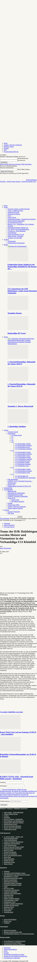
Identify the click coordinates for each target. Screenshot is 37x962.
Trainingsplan (12, 241)
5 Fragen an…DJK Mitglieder (17, 231)
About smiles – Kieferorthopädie (13, 812)
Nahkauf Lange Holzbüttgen (12, 893)
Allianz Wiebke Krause (11, 814)
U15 (12, 467)
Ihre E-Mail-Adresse (24, 169)
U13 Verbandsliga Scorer (22, 461)
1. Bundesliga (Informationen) (19, 338)
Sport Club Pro (8, 909)
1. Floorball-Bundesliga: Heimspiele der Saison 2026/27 (21, 363)
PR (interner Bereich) (17, 501)
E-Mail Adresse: (5, 801)
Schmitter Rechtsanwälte (11, 905)
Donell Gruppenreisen (10, 880)
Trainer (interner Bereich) (15, 508)
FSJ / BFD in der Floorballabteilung (18, 229)
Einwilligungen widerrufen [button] (12, 958)
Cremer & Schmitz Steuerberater (13, 842)
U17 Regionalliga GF (21, 476)
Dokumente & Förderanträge (16, 493)
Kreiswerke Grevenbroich (11, 890)
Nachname (3, 786)
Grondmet (7, 817)
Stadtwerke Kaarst (9, 862)
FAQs (9, 216)
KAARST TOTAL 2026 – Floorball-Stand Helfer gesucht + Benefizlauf (16, 778)
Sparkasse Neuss (9, 907)
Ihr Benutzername (23, 158)
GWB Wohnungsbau (10, 845)
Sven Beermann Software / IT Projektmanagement (19, 934)
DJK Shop (11, 513)
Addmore (6, 871)
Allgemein (6, 518)
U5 (12, 437)
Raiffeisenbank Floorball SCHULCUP (19, 486)
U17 (12, 474)
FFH (5, 150)
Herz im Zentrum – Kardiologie (13, 819)
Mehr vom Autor (17, 712)
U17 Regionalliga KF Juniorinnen (25, 477)
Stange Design (8, 864)
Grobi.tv (6, 816)
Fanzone (6, 510)
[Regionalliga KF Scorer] (18, 329)
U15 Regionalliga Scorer (22, 472)
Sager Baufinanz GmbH (11, 900)
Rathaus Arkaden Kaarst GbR (13, 932)
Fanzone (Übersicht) (14, 511)
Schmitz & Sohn (9, 860)
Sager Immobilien (9, 859)
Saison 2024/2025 (9, 525)
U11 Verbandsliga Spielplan (23, 449)
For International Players (11, 151)
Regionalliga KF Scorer (17, 333)
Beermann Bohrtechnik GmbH (13, 878)
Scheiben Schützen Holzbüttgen (13, 903)
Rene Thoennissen (5, 548)
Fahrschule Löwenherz (11, 881)
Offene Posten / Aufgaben (15, 236)
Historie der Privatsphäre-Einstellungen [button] (15, 956)
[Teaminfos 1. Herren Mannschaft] (18, 402)
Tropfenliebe (7, 910)
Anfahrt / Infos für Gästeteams (13, 145)
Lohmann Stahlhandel (10, 892)
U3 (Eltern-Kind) (16, 435)
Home (5, 143)
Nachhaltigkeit (12, 233)
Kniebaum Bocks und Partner (13, 848)
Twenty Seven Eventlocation (12, 827)
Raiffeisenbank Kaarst (10, 824)
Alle (9, 246)
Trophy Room (12, 217)
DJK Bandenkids (13, 479)
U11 (12, 442)
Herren (6, 337)
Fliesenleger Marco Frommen (12, 883)
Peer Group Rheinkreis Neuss (13, 855)
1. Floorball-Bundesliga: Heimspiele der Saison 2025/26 (21, 385)
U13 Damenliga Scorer (22, 466)
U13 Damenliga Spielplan (23, 464)
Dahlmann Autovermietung (12, 843)
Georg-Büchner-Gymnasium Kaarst (14, 941)
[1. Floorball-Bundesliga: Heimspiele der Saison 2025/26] (18, 380)
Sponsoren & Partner (14, 214)
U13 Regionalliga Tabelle (23, 452)
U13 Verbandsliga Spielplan (23, 459)
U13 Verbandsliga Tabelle (23, 457)
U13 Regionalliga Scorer (22, 455)
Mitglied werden (9, 146)
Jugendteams (11, 433)
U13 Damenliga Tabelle (22, 462)
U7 (12, 438)
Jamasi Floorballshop (10, 919)
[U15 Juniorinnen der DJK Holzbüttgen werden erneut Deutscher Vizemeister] (18, 285)
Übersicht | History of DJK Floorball (19, 209)
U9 (12, 440)
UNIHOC (7, 923)
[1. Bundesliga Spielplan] (18, 423)
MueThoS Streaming (10, 930)
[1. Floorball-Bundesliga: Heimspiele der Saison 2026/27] (18, 358)
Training (6, 239)
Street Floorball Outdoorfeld (16, 221)
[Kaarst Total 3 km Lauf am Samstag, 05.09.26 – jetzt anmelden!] (10, 728)
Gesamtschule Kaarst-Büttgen (13, 943)
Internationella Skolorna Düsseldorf (14, 944)
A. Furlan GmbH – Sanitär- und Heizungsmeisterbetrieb (13, 837)
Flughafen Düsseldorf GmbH (12, 885)
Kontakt (6, 148)
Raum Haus (7, 857)
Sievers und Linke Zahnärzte (12, 826)
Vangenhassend (8, 912)
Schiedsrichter (8, 488)
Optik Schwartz (8, 897)
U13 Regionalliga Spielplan (23, 454)
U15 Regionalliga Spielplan (23, 471)
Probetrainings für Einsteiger (16, 243)
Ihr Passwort (21, 160)
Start (1, 518)
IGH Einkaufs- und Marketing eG (14, 821)
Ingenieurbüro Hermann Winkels (13, 822)
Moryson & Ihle (8, 850)
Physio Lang (7, 921)
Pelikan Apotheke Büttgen (12, 898)
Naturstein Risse (9, 895)
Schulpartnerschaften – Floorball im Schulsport (22, 219)
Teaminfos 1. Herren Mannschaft (20, 406)
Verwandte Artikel (6, 712)
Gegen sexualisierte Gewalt (16, 234)
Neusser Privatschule (10, 852)
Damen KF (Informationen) (18, 246)
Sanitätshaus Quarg (9, 902)
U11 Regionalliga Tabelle (22, 444)
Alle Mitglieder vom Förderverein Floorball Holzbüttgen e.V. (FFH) (17, 875)
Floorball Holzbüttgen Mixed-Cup (18, 227)
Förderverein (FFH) (13, 505)
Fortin (5, 886)
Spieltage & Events (13, 212)
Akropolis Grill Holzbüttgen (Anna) (14, 873)
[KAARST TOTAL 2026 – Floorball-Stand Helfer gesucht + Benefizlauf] (10, 773)
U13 (12, 450)
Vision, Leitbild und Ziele (15, 210)
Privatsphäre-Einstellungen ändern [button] (14, 954)
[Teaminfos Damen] (18, 309)
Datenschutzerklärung (10, 949)
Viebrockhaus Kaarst (10, 829)
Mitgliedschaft (12, 491)
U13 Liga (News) (9, 527)
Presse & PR (11, 498)
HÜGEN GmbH (9, 888)
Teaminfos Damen (15, 313)
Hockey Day (11, 484)
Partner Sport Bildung (10, 854)
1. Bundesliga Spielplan (17, 426)
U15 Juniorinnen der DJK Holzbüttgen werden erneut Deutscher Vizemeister (22, 291)
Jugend (6, 430)
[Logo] (13, 196)
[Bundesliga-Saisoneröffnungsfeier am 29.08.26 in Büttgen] (10, 750)
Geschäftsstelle (8, 489)
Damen (6, 244)
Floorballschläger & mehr (15, 494)
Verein (6, 207)
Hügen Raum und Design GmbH (14, 847)
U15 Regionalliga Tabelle (23, 469)
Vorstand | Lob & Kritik (15, 238)
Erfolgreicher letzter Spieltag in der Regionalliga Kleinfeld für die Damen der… (22, 267)
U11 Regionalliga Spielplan (23, 445)
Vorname (2, 782)
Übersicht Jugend (13, 432)
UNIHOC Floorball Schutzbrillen (18, 496)
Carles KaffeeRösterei (10, 840)
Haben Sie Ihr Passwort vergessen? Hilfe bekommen (15, 164)
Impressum (7, 948)
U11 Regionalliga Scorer (22, 447)
